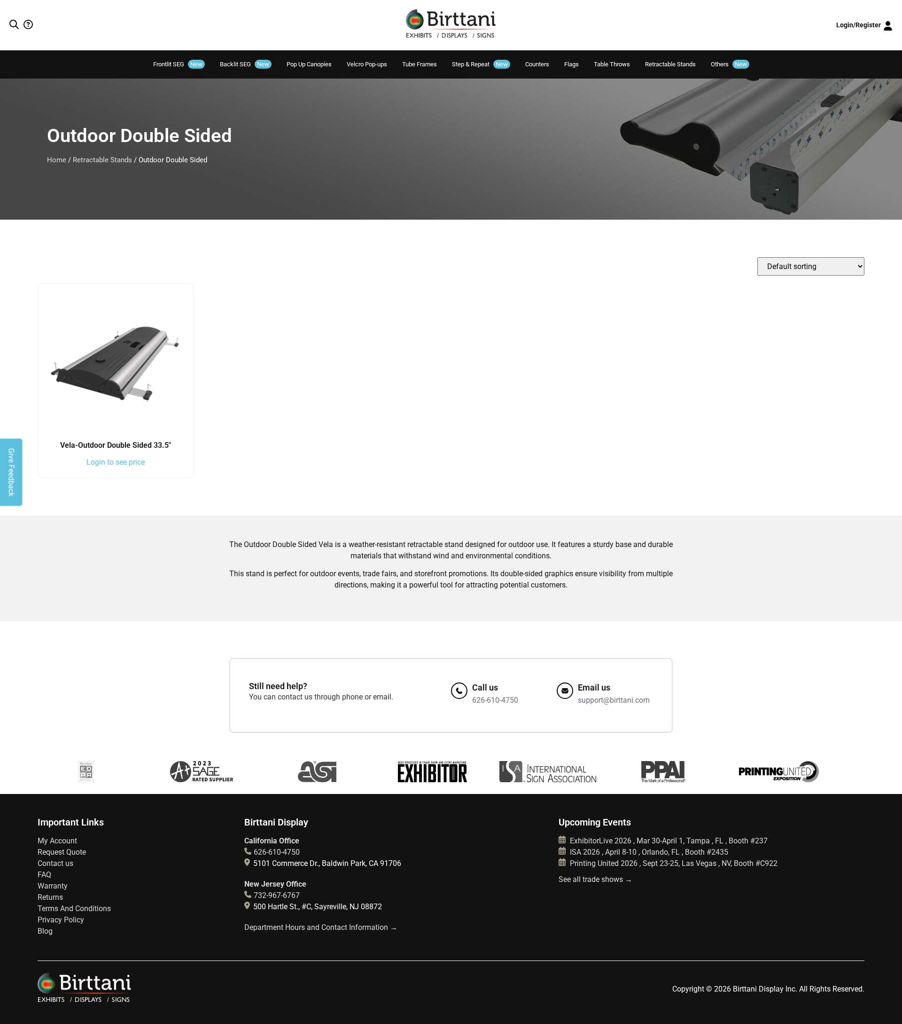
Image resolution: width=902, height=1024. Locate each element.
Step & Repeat (480, 64)
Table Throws (612, 64)
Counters (537, 64)
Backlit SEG (244, 64)
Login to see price (115, 462)
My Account (57, 840)
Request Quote (62, 852)
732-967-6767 (277, 895)
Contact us (55, 863)
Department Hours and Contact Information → (320, 927)
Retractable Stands (670, 64)
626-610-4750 (277, 852)
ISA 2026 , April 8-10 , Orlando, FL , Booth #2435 (648, 852)
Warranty (53, 885)
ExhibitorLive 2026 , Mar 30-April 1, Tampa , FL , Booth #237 (668, 840)
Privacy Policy (61, 919)
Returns (50, 897)
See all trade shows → (595, 879)
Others (729, 64)
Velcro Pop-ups (367, 64)
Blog (45, 931)
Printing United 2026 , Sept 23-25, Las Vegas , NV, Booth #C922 (673, 863)
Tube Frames (419, 64)
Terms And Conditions (74, 908)
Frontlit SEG (177, 64)
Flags (571, 64)
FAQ (44, 874)
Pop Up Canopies (309, 64)
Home (56, 160)
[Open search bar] (14, 25)
